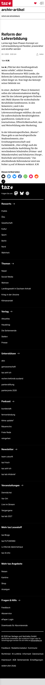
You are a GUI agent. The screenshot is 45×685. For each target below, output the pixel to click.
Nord (3, 247)
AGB (14, 660)
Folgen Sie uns (6, 193)
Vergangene (6, 510)
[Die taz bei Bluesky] (22, 195)
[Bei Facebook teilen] (20, 176)
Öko (3, 217)
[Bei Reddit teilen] (36, 176)
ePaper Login (7, 619)
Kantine (4, 577)
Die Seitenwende (8, 330)
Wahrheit (5, 253)
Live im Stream (8, 504)
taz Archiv (5, 553)
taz (7, 187)
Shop (3, 583)
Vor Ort (4, 498)
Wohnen (5, 283)
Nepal (4, 271)
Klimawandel (7, 301)
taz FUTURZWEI (8, 541)
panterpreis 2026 (9, 390)
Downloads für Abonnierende (14, 625)
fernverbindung (8, 415)
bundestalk (6, 409)
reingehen (5, 438)
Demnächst (6, 492)
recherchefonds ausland (12, 378)
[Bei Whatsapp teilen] (25, 176)
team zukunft (7, 457)
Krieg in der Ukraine (10, 295)
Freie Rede (6, 432)
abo (3, 361)
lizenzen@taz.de (36, 640)
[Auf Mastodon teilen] (9, 176)
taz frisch (5, 462)
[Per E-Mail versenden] (3, 176)
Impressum (6, 660)
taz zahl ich (6, 372)
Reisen (4, 571)
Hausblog (5, 325)
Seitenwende (23, 660)
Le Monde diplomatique (12, 547)
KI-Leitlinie (17, 654)
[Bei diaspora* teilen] (31, 176)
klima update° (7, 420)
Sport (3, 235)
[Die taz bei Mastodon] (16, 195)
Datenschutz (37, 654)
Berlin (4, 241)
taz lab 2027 (6, 516)
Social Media (7, 277)
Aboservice (6, 613)
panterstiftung (7, 384)
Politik (4, 211)
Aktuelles (5, 319)
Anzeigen (5, 589)
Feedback (5, 607)
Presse (4, 342)
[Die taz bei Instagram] (27, 195)
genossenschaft (8, 367)
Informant (27, 654)
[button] (42, 3)
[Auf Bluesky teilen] (14, 176)
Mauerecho (6, 426)
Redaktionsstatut (19, 648)
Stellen (4, 336)
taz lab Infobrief (8, 474)
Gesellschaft (6, 223)
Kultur (4, 229)
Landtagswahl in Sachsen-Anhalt (16, 289)
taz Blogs (5, 535)
